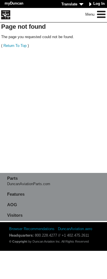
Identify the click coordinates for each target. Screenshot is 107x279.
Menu (90, 14)
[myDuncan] (5, 14)
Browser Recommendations (31, 229)
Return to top (15, 46)
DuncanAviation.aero (75, 229)
